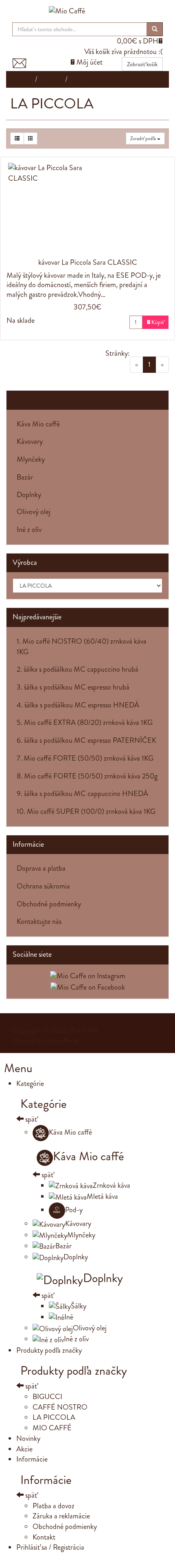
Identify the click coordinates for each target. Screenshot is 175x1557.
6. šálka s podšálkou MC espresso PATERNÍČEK (86, 740)
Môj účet (86, 62)
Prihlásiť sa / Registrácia (50, 1547)
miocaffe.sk (62, 1041)
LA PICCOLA (54, 1417)
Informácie (32, 1459)
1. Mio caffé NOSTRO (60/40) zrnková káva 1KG (82, 646)
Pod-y (74, 1210)
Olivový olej (33, 511)
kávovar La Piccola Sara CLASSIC (87, 262)
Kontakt (44, 1537)
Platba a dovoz (53, 1506)
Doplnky (29, 494)
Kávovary (30, 441)
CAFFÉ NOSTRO (60, 1407)
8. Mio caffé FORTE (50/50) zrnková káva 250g (87, 776)
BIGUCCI (47, 1396)
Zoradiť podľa (143, 138)
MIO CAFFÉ (52, 1428)
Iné (68, 1317)
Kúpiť (155, 322)
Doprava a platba (41, 868)
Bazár (25, 477)
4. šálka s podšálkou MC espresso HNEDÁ (78, 705)
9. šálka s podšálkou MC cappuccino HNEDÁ (82, 793)
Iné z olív (29, 529)
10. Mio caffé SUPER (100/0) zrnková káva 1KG (86, 811)
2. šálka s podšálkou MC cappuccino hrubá (77, 669)
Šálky (78, 1306)
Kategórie (26, 399)
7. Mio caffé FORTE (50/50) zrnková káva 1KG (85, 758)
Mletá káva (102, 1196)
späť (30, 1119)
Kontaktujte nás (39, 921)
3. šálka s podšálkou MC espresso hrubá (73, 687)
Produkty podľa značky (49, 1350)
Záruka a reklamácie (61, 1516)
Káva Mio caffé (38, 424)
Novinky (28, 1438)
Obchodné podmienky (49, 904)
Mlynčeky (31, 459)
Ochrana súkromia (43, 886)
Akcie (24, 1449)
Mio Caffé (83, 1030)
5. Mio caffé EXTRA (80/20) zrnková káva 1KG (85, 722)
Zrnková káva (111, 1185)
